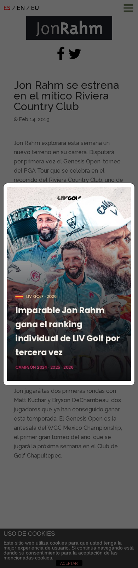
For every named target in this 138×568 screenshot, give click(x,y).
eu (35, 8)
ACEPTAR (69, 563)
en (21, 8)
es (7, 8)
